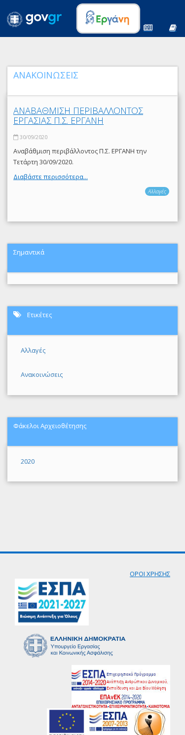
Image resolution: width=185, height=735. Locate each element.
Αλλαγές (157, 191)
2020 (28, 461)
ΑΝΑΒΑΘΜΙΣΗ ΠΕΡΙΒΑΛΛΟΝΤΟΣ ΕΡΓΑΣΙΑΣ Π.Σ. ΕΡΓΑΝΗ (78, 115)
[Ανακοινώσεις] (148, 27)
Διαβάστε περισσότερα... (50, 176)
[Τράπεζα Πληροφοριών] (172, 27)
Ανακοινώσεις (42, 374)
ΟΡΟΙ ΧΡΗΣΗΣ (150, 573)
